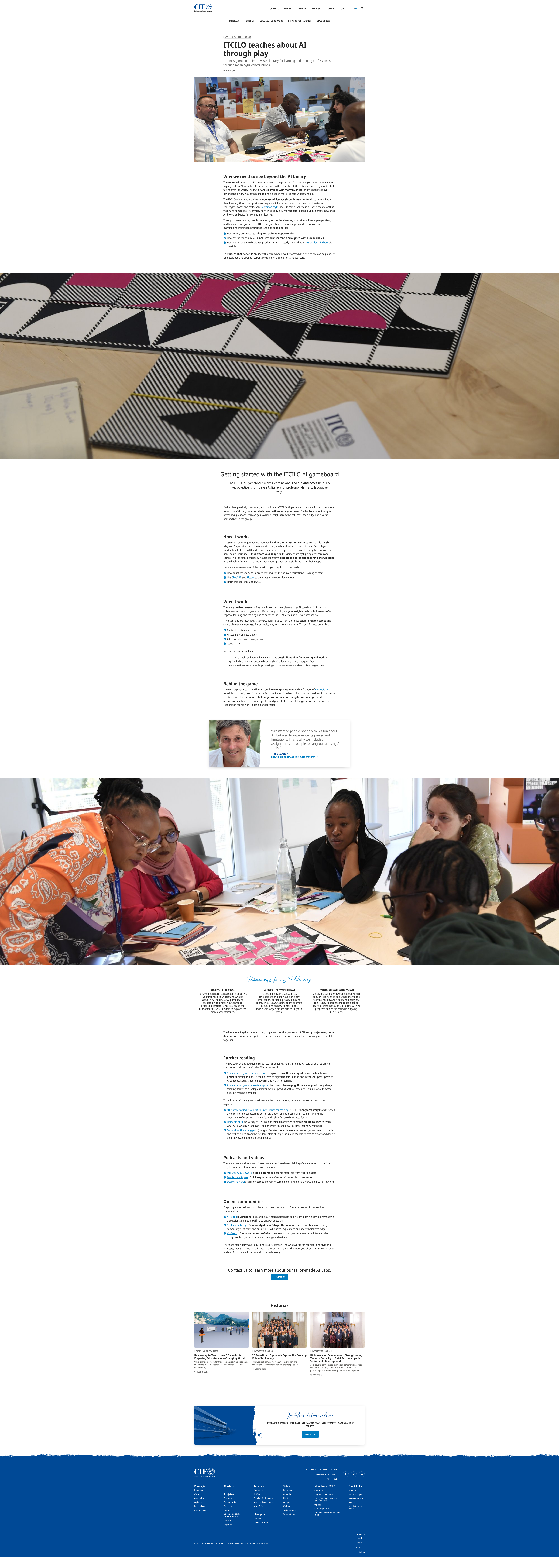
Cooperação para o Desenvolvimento (232, 1515)
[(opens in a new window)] (346, 1474)
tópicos (286, 1506)
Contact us (279, 1277)
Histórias (249, 21)
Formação (274, 8)
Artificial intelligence (238, 37)
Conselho (287, 1494)
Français (358, 1542)
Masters (288, 8)
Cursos (197, 1494)
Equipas (286, 1502)
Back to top (552, 1553)
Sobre (344, 8)
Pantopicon (321, 689)
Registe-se (310, 1434)
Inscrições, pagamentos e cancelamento (325, 1499)
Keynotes (228, 1524)
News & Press (323, 21)
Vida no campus (355, 1494)
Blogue (352, 1502)
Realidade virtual (356, 1498)
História (286, 1498)
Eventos (227, 1520)
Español (359, 1547)
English (359, 1538)
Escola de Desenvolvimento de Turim (327, 1513)
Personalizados (200, 1510)
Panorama (234, 21)
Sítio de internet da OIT (355, 1507)
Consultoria (229, 1506)
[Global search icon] (362, 8)
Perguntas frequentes (323, 1494)
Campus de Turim (322, 1508)
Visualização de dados (271, 21)
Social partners (289, 1510)
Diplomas (198, 1502)
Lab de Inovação (261, 1522)
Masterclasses (200, 1506)
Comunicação (230, 1502)
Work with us (289, 1514)
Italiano (362, 1552)
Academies (199, 1498)
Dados (227, 1510)
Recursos (317, 8)
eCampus (331, 8)
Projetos (302, 8)
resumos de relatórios (299, 21)
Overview (228, 1498)
